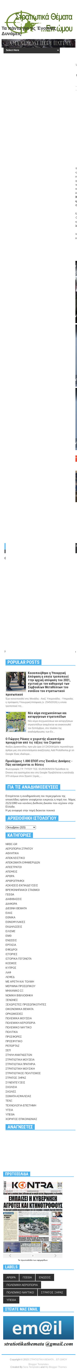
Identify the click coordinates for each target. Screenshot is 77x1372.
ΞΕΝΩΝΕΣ (12, 1000)
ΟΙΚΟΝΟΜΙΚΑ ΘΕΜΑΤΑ (20, 1009)
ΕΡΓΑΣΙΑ (11, 944)
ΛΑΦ (8, 972)
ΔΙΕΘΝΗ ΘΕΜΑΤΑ (16, 908)
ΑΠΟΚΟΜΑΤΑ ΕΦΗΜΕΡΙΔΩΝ (23, 862)
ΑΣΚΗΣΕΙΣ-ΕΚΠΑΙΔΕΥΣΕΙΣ (22, 885)
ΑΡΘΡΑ (10, 876)
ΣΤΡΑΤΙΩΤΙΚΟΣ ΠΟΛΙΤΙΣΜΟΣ (23, 1073)
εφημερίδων (42, 1260)
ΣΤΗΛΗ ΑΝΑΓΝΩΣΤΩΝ (19, 1054)
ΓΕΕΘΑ (10, 894)
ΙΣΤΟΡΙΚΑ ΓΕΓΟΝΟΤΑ (19, 958)
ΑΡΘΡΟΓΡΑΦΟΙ (15, 880)
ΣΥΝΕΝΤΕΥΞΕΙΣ (15, 1082)
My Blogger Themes (56, 1367)
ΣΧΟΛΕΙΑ (11, 1087)
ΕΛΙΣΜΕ (10, 931)
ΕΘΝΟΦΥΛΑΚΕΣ (15, 922)
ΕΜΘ (8, 935)
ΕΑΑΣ (9, 912)
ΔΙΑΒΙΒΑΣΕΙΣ (14, 899)
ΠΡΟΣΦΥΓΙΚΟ (14, 1041)
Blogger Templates (38, 1364)
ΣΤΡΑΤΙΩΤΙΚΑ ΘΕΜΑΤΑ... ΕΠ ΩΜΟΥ (48, 1359)
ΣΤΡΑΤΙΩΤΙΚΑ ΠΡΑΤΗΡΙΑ (20, 1064)
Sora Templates (31, 1367)
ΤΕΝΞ (9, 1100)
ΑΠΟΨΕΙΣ (11, 871)
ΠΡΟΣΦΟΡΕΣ (14, 1036)
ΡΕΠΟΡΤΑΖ (12, 1045)
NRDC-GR (11, 844)
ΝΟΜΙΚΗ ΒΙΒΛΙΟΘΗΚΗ (19, 995)
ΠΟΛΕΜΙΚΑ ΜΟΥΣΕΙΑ (19, 1018)
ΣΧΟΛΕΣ (11, 1091)
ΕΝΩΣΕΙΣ (11, 940)
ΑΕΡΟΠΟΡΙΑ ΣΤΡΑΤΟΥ (19, 848)
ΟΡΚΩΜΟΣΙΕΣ (14, 1013)
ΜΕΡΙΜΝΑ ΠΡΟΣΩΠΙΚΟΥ (21, 986)
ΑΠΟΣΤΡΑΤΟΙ (14, 867)
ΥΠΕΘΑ (10, 1114)
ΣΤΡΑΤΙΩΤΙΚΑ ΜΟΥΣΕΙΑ (20, 1059)
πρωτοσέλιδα (27, 1260)
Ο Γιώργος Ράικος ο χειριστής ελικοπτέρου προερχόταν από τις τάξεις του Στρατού (35, 740)
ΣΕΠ (8, 1050)
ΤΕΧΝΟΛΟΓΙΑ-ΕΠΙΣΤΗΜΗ (21, 1105)
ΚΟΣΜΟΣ (11, 963)
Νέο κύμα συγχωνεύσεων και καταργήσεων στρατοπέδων (47, 714)
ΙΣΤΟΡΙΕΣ (11, 954)
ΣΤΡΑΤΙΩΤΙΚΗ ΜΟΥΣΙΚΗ (20, 1068)
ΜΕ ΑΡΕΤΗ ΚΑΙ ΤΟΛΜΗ (20, 981)
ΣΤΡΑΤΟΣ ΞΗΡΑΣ (16, 1077)
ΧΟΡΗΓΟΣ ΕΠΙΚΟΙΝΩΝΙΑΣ (21, 1119)
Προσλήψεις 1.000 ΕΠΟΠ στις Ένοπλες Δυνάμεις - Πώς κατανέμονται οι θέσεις (39, 762)
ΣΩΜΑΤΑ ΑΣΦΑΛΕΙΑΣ (18, 1096)
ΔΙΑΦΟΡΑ (11, 903)
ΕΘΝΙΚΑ (10, 917)
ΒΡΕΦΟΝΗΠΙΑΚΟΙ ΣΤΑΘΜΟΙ (23, 890)
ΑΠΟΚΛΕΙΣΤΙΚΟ (15, 858)
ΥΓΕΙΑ (9, 1110)
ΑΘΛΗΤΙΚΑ (12, 853)
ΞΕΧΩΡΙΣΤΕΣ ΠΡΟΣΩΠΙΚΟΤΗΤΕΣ (26, 1004)
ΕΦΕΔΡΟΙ (11, 949)
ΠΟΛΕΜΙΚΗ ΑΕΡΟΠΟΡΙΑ (20, 1022)
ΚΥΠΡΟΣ (11, 967)
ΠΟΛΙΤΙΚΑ (12, 1032)
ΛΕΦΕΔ (10, 977)
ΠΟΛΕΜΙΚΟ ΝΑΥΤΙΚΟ (19, 1027)
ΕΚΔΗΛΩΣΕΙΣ (14, 926)
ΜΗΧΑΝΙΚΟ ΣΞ (14, 990)
